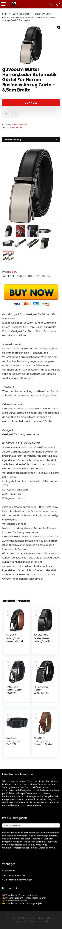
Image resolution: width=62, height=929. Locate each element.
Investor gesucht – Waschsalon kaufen (25, 897)
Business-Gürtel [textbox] (30, 825)
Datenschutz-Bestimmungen (18, 879)
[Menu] (3, 4)
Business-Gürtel (21, 13)
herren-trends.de (35, 918)
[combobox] (31, 825)
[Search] (51, 4)
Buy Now (31, 103)
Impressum (9, 870)
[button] (58, 27)
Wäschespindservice (16, 900)
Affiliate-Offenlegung (14, 875)
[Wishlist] (58, 4)
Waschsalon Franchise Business (21, 895)
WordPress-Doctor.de (36, 921)
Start (4, 13)
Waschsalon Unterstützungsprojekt (23, 903)
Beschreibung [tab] (13, 139)
